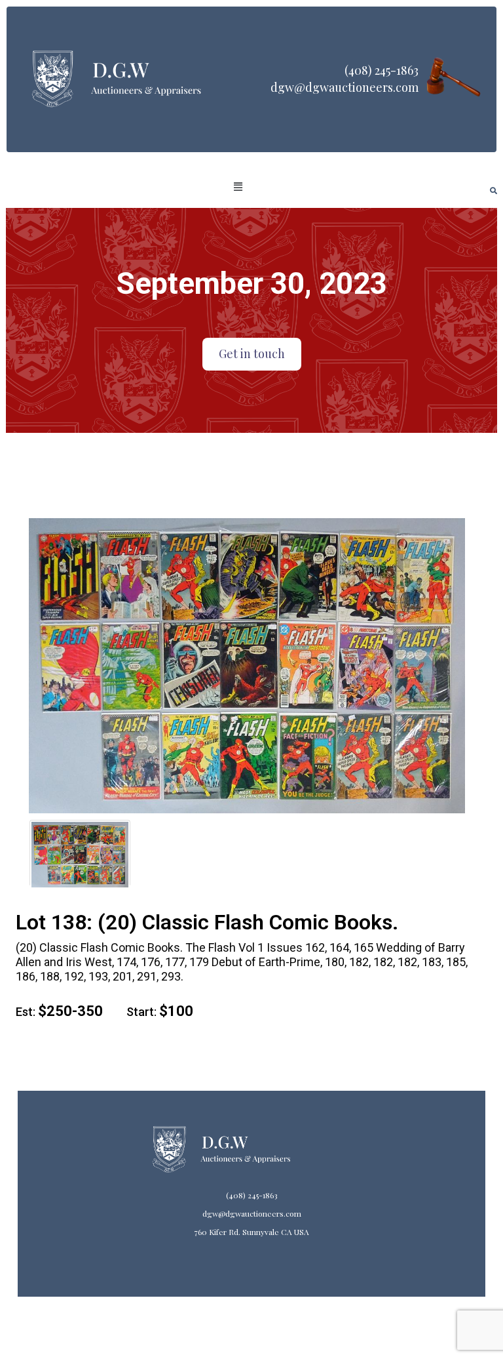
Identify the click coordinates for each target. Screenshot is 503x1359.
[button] (238, 186)
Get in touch (252, 353)
